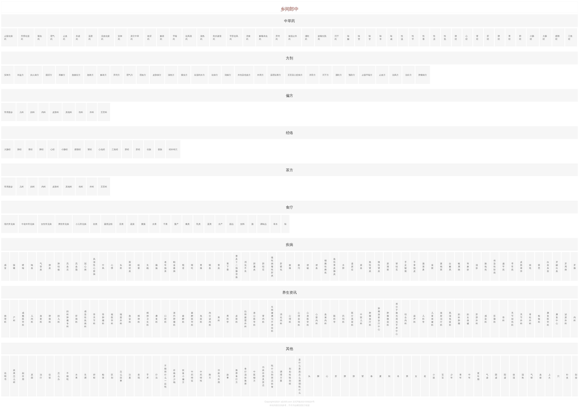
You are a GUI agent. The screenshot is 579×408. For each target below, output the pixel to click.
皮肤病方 (157, 74)
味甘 (370, 37)
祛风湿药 (188, 37)
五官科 (104, 112)
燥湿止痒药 (292, 37)
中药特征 (192, 376)
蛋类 (209, 223)
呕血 (210, 266)
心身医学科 (308, 318)
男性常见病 (63, 223)
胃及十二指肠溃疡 (237, 266)
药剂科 (343, 318)
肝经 (488, 37)
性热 (445, 37)
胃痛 (201, 266)
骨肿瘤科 (103, 319)
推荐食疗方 (237, 376)
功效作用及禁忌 (263, 376)
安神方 (7, 74)
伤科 (81, 112)
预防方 (352, 74)
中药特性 (201, 376)
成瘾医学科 (23, 318)
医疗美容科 (352, 318)
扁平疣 (503, 266)
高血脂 (76, 266)
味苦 (359, 37)
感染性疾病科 (85, 319)
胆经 (520, 37)
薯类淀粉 (108, 223)
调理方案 (281, 376)
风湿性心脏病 (94, 266)
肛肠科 (495, 318)
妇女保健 (468, 319)
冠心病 (85, 266)
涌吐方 (338, 74)
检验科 (539, 318)
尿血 (361, 266)
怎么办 (59, 376)
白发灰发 (548, 266)
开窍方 (116, 74)
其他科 (69, 112)
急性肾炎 (370, 266)
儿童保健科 (432, 318)
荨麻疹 (468, 266)
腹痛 (290, 266)
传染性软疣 (495, 266)
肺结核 (59, 266)
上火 (549, 376)
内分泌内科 (210, 318)
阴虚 (496, 376)
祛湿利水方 (199, 74)
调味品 (263, 223)
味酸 (348, 37)
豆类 (121, 223)
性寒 (423, 37)
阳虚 (505, 376)
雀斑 (432, 266)
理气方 (130, 74)
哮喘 (23, 266)
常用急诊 (8, 112)
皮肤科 (55, 112)
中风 (103, 266)
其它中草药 (135, 37)
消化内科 (281, 319)
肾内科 (263, 318)
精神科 (139, 318)
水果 (154, 223)
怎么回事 (121, 376)
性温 (402, 37)
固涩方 (49, 74)
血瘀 (540, 376)
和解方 (62, 74)
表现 (139, 376)
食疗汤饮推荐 (245, 376)
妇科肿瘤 (459, 319)
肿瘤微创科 (388, 318)
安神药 (120, 37)
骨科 (503, 319)
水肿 (343, 266)
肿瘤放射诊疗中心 (379, 319)
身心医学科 (254, 318)
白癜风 (450, 266)
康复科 (156, 318)
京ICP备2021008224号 (304, 401)
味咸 (391, 37)
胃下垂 (228, 266)
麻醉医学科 (192, 318)
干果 (165, 223)
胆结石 (263, 266)
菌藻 (143, 223)
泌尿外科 (566, 319)
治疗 (41, 376)
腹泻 (299, 266)
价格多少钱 (174, 376)
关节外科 (521, 319)
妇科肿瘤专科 (67, 319)
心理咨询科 (299, 318)
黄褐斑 (441, 266)
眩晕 (139, 266)
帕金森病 (174, 266)
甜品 (231, 223)
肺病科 (50, 318)
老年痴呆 (165, 266)
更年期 (478, 376)
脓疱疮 (486, 266)
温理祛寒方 (275, 74)
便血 (317, 266)
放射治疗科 (441, 318)
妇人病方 (34, 74)
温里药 (91, 37)
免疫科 (201, 318)
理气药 (52, 37)
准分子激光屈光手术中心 (397, 318)
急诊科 (130, 318)
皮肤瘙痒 (521, 266)
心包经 (102, 149)
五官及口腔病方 (295, 74)
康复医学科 (548, 318)
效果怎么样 (14, 376)
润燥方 (228, 74)
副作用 (23, 376)
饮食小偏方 (183, 376)
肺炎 (50, 266)
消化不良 (245, 266)
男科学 (228, 318)
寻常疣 (512, 266)
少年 (452, 376)
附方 (210, 376)
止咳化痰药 (8, 37)
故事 (228, 376)
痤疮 (530, 266)
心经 (466, 37)
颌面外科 (121, 319)
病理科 (5, 318)
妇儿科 (59, 318)
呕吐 (192, 266)
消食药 (248, 37)
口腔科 (165, 318)
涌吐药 (307, 37)
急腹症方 (76, 74)
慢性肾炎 (379, 266)
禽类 (187, 223)
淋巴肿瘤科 (174, 318)
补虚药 (78, 37)
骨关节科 (94, 319)
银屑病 (459, 266)
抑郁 (94, 376)
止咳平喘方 (367, 74)
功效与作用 (219, 376)
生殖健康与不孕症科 (272, 318)
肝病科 (76, 318)
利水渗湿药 (217, 37)
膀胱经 (557, 37)
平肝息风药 (234, 37)
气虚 (487, 376)
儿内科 (32, 318)
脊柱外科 (530, 319)
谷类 (95, 223)
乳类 (198, 223)
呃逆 (183, 266)
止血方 (382, 74)
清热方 (171, 74)
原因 (32, 376)
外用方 (260, 74)
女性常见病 (46, 223)
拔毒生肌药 (322, 37)
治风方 (395, 74)
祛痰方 (215, 74)
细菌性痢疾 (325, 266)
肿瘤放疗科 (370, 318)
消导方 (312, 74)
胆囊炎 (254, 266)
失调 (85, 376)
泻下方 (325, 74)
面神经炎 (130, 266)
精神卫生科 (148, 318)
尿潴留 (388, 266)
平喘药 (175, 37)
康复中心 (557, 319)
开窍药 (278, 37)
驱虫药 (40, 37)
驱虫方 (184, 74)
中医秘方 (254, 376)
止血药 (65, 37)
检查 (103, 376)
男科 (219, 319)
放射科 (41, 318)
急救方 (90, 74)
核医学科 (112, 319)
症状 (50, 376)
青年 (460, 376)
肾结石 (397, 266)
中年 (469, 376)
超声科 (414, 318)
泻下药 (337, 37)
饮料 (242, 223)
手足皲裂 (406, 266)
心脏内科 (317, 319)
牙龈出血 (557, 266)
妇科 (32, 112)
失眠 (148, 266)
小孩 (434, 376)
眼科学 (334, 318)
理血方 (143, 74)
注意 (130, 376)
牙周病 (566, 266)
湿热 (523, 376)
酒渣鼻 (423, 266)
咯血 (32, 266)
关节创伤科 (512, 318)
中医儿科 (361, 319)
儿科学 (423, 318)
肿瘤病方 (422, 74)
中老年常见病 (28, 223)
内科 (43, 112)
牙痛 (575, 266)
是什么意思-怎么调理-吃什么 (300, 376)
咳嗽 (14, 266)
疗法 (156, 376)
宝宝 (443, 376)
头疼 (121, 266)
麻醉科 (183, 318)
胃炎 (219, 266)
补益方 (20, 74)
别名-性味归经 (290, 376)
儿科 (21, 112)
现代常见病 (9, 223)
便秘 (308, 266)
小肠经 (532, 37)
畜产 (176, 223)
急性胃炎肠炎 (334, 266)
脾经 (499, 37)
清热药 (202, 37)
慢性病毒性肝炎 (272, 266)
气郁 (532, 376)
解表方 (103, 74)
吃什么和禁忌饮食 (272, 376)
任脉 (149, 149)
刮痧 (576, 376)
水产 (220, 223)
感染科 (486, 318)
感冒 (5, 266)
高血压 (67, 266)
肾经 (477, 37)
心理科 (290, 318)
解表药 (162, 37)
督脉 (160, 149)
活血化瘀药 (105, 37)
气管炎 (41, 266)
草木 (275, 223)
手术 (148, 376)
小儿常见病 (81, 223)
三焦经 (570, 37)
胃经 (509, 37)
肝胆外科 (477, 319)
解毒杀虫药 (263, 37)
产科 (14, 319)
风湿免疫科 (450, 318)
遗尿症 (352, 266)
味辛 (381, 37)
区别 (112, 376)
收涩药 (149, 37)
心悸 (112, 266)
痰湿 (514, 376)
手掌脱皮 (414, 266)
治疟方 (408, 74)
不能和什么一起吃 (165, 376)
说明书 (5, 376)
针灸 (567, 376)
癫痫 (156, 266)
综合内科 (406, 319)
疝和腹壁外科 (245, 319)
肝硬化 (281, 266)
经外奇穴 (173, 149)
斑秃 (539, 266)
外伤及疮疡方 (244, 74)
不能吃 (67, 376)
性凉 (434, 37)
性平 (413, 37)
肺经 (456, 37)
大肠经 (545, 37)
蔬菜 (132, 223)
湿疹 (477, 266)
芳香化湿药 (25, 37)
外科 (92, 112)
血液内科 (325, 319)
